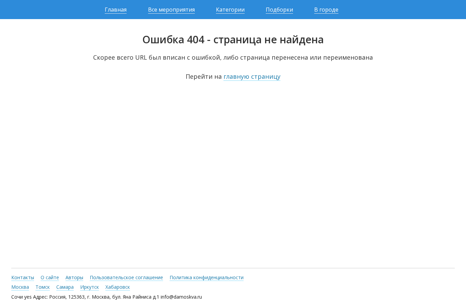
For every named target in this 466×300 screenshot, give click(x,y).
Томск (42, 287)
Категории (230, 9)
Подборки (279, 9)
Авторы (74, 277)
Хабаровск (117, 287)
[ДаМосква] (29, 9)
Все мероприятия (171, 9)
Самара (65, 287)
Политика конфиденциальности (207, 277)
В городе (326, 9)
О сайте (50, 277)
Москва (20, 287)
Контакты (22, 277)
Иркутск (89, 287)
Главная (116, 9)
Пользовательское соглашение (126, 277)
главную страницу (251, 76)
